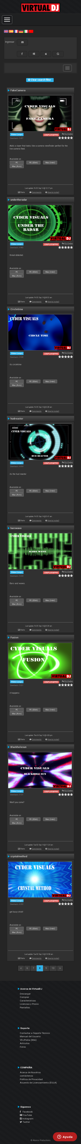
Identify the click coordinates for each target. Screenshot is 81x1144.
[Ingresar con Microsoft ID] (34, 54)
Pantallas (25, 1007)
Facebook (27, 1111)
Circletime (16, 309)
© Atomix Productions (41, 1140)
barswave (16, 528)
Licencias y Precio (29, 1004)
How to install (53, 192)
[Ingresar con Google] (58, 54)
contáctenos (26, 1075)
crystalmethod (18, 856)
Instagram (27, 1118)
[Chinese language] (31, 31)
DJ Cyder (68, 134)
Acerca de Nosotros (30, 1072)
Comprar (24, 997)
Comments (36, 192)
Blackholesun (18, 747)
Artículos (24, 1043)
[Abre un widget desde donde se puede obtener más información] (65, 1137)
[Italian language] (26, 31)
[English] (6, 31)
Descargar (25, 993)
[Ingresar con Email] (22, 42)
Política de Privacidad (31, 1079)
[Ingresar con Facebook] (22, 54)
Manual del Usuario (30, 1036)
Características (28, 1000)
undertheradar (18, 199)
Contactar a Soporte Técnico (35, 1033)
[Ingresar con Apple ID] (46, 54)
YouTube (27, 1115)
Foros (23, 1046)
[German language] (21, 31)
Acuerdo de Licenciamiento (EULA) (38, 1082)
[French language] (16, 31)
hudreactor (16, 418)
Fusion (14, 637)
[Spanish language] (11, 31)
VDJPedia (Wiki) (28, 1040)
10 (53, 968)
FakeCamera (17, 90)
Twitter (26, 1122)
